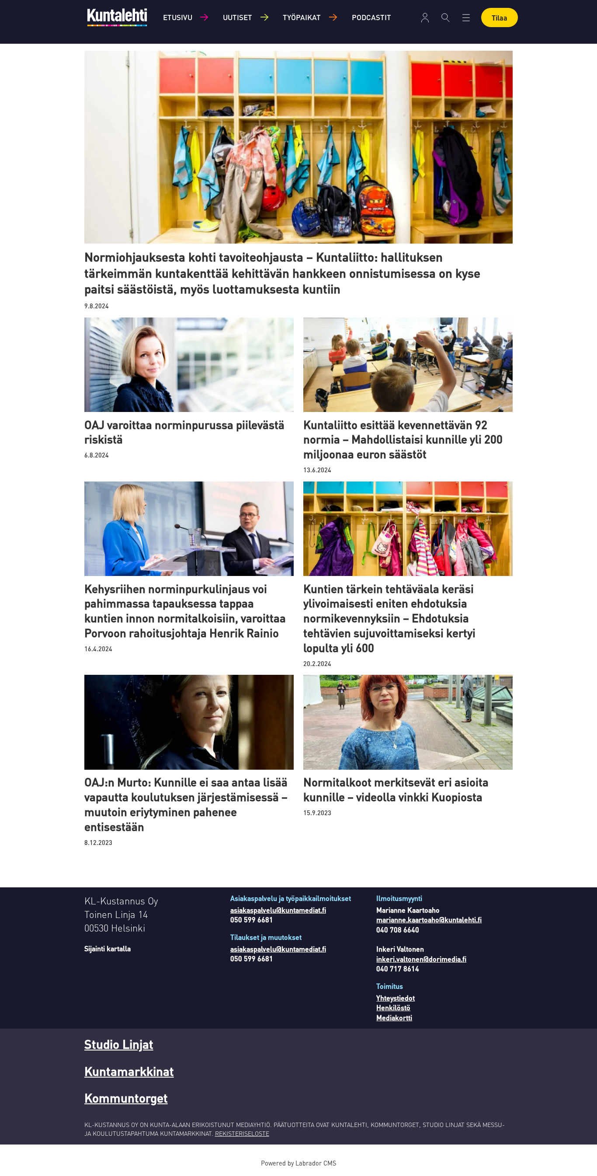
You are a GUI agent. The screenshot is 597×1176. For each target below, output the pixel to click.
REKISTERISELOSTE (242, 1133)
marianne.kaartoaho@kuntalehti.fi (429, 919)
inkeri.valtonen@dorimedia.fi (421, 958)
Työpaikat (302, 17)
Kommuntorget (126, 1098)
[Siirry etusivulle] (117, 17)
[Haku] (446, 17)
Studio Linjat (118, 1044)
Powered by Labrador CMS (298, 1163)
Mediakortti (394, 1017)
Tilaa (499, 17)
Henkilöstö (393, 1007)
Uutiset (237, 17)
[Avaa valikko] (425, 18)
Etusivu (177, 17)
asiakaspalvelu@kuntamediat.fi (278, 909)
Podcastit (371, 17)
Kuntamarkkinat (129, 1071)
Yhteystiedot (395, 997)
